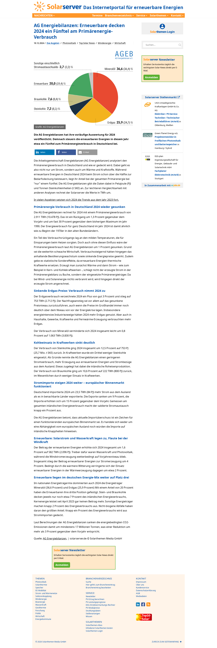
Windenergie (104, 43)
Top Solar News (87, 43)
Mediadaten (141, 596)
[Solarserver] (57, 7)
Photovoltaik (69, 43)
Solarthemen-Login (94, 631)
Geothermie (40, 607)
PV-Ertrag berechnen (95, 599)
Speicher (39, 587)
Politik (38, 613)
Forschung (40, 610)
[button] (44, 152)
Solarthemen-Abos (94, 625)
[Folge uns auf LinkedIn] (138, 605)
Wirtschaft (120, 43)
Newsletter (90, 596)
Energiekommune (43, 619)
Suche (88, 582)
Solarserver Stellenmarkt (161, 97)
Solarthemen (158, 15)
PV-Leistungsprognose (95, 602)
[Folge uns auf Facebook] (143, 605)
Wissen (89, 616)
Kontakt (176, 15)
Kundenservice (142, 587)
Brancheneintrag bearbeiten (98, 587)
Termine (97, 15)
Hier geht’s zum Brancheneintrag (100, 584)
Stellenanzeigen (93, 613)
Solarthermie (41, 584)
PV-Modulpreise (93, 607)
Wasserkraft (40, 604)
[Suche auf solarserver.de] (179, 44)
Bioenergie (40, 602)
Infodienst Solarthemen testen (99, 628)
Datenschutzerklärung (146, 590)
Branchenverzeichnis (118, 15)
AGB (138, 593)
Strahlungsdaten (93, 610)
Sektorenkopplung (43, 596)
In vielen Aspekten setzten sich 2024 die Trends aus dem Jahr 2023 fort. (76, 200)
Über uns (140, 584)
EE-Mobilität (40, 590)
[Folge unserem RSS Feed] (148, 605)
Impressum (141, 582)
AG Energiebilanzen (54, 538)
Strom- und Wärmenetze (46, 593)
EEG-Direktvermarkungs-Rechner (100, 605)
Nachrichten (43, 15)
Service (140, 15)
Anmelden (61, 565)
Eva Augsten (53, 43)
